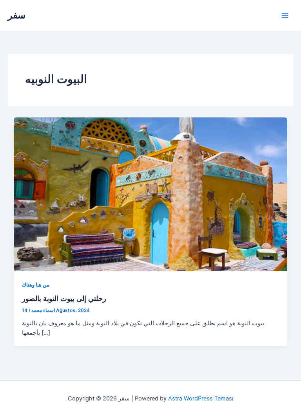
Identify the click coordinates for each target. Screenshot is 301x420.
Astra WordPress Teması (200, 398)
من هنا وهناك (35, 285)
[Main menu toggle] (285, 15)
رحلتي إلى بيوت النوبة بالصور (64, 298)
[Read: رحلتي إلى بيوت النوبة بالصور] (151, 193)
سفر (16, 15)
